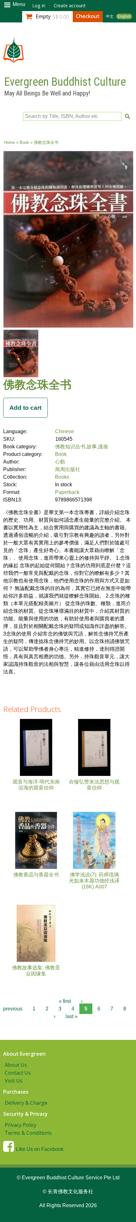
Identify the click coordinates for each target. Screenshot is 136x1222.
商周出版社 (67, 469)
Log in (38, 6)
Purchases (15, 1091)
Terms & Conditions (28, 1132)
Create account (70, 6)
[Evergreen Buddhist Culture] (13, 59)
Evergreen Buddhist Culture (65, 82)
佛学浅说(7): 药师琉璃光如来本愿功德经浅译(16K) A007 (94, 880)
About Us (16, 1064)
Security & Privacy (25, 1113)
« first (65, 1001)
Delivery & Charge (26, 1102)
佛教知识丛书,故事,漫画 (81, 446)
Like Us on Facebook (40, 1149)
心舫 (60, 461)
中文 (110, 16)
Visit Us (13, 1080)
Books (62, 477)
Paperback (67, 492)
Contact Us (18, 1072)
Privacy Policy (20, 1124)
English (124, 16)
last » (71, 1016)
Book (24, 142)
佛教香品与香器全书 (36, 874)
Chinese (64, 431)
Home (9, 142)
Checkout (88, 16)
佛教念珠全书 (37, 384)
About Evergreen (24, 1053)
